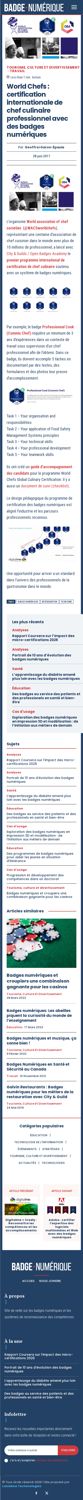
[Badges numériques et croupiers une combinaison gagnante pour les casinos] (41, 943)
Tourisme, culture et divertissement (43, 67)
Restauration (49, 602)
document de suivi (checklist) (45, 486)
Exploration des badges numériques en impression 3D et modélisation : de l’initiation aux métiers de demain (45, 721)
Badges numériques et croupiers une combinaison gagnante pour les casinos (39, 895)
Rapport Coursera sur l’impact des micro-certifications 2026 (43, 638)
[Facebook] (36, 1493)
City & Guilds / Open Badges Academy (37, 253)
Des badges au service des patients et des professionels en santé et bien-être (46, 698)
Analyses (20, 630)
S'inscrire (68, 1450)
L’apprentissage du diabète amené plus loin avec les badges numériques (46, 676)
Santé (17, 668)
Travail (17, 71)
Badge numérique (28, 602)
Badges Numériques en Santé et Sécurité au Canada (38, 1067)
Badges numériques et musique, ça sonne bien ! (41, 1041)
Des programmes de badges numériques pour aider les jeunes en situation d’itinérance (40, 857)
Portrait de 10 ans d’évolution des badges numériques (41, 657)
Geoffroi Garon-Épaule (44, 147)
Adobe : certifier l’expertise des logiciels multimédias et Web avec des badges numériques (61, 1228)
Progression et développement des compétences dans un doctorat (35, 877)
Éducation (21, 688)
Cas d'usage (23, 711)
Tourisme (66, 602)
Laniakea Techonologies (21, 1486)
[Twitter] (47, 1493)
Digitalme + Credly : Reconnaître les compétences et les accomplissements (21, 1225)
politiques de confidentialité (51, 1460)
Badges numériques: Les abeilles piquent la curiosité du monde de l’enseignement (39, 1015)
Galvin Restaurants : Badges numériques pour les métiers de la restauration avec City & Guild (40, 1091)
